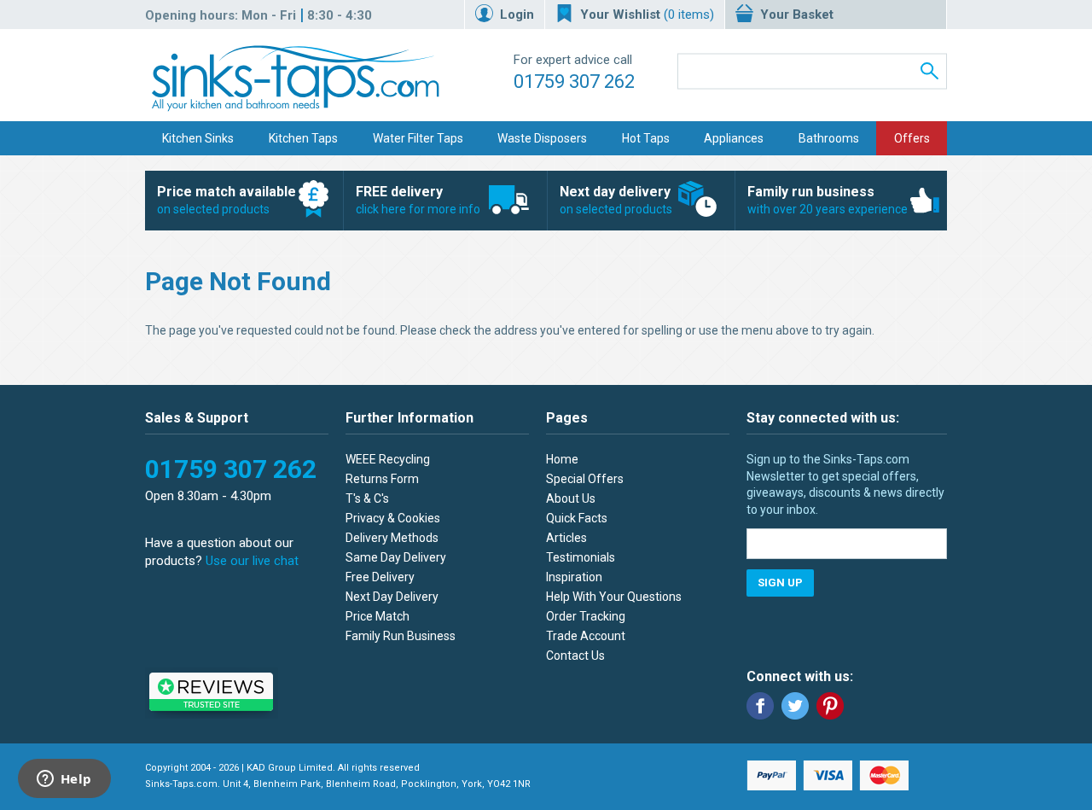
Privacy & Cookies (393, 518)
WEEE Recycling (388, 459)
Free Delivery (380, 577)
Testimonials (580, 557)
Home (562, 459)
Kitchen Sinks (198, 138)
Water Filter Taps (418, 138)
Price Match (378, 616)
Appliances (734, 138)
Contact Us (575, 655)
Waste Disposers (542, 138)
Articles (566, 538)
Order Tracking (585, 616)
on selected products (226, 200)
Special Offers (585, 479)
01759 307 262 (574, 81)
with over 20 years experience (827, 200)
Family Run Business (401, 636)
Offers (912, 138)
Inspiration (574, 577)
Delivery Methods (392, 538)
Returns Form (382, 479)
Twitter (795, 706)
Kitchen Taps (303, 138)
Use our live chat (252, 560)
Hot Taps (646, 138)
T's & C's (367, 498)
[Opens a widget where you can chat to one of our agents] (64, 780)
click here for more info (418, 200)
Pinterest (830, 706)
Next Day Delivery (392, 596)
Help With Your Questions (614, 596)
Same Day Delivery (396, 557)
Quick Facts (576, 518)
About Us (570, 498)
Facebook (760, 706)
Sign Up (780, 582)
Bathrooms (829, 138)
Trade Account (585, 636)
